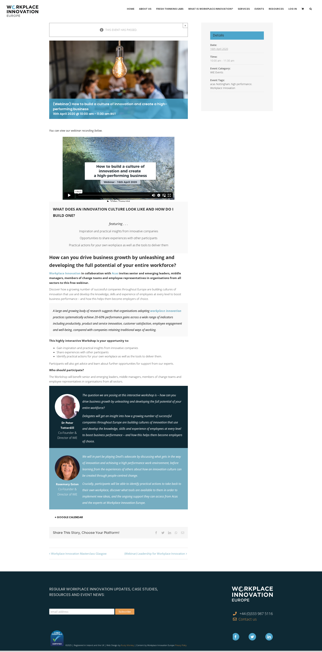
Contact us (248, 619)
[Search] (311, 8)
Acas (115, 273)
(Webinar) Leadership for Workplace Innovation (154, 553)
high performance (241, 84)
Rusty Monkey (127, 645)
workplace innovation (165, 311)
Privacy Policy (181, 645)
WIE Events (216, 72)
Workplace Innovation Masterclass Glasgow (79, 553)
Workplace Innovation (64, 273)
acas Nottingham (220, 84)
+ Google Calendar (69, 517)
